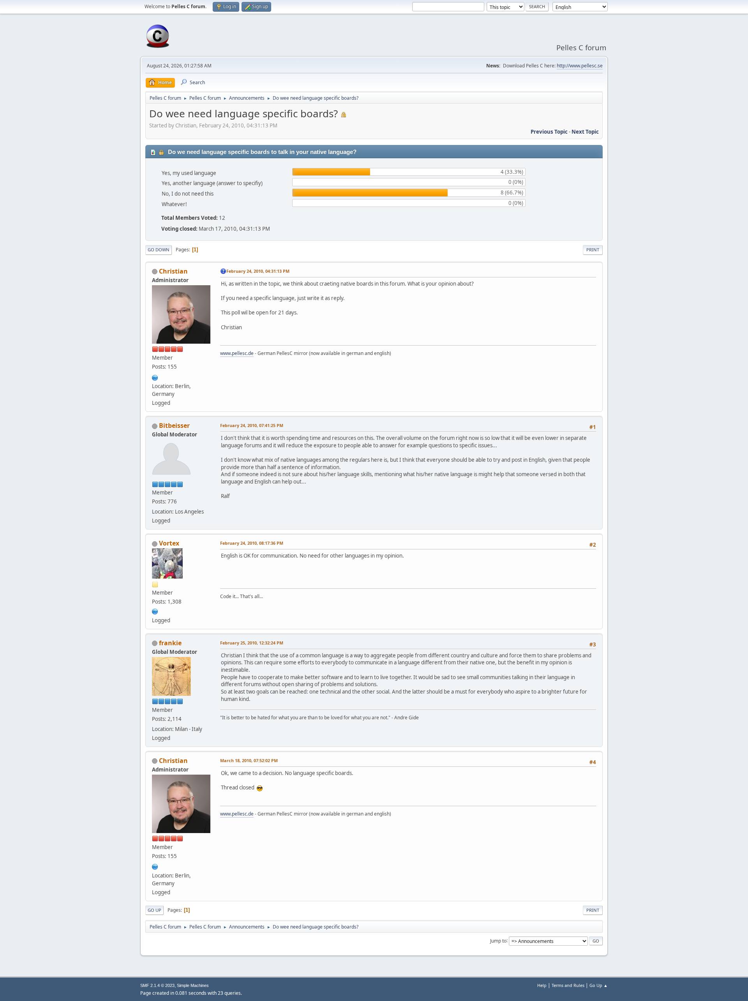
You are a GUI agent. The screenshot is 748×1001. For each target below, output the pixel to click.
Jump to (498, 940)
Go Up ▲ (598, 985)
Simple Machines (193, 985)
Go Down (158, 249)
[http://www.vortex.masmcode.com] (155, 610)
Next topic (585, 131)
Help (542, 985)
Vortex (169, 543)
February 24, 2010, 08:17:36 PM (251, 543)
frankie (170, 643)
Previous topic (549, 131)
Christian (173, 271)
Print (592, 249)
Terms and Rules (568, 985)
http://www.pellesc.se (580, 65)
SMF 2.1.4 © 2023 (157, 985)
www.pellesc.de (237, 353)
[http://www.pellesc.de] (155, 376)
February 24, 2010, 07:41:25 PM (251, 425)
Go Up (154, 910)
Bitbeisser (174, 425)
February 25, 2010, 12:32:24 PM (251, 643)
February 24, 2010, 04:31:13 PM (257, 271)
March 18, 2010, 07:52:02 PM (249, 760)
